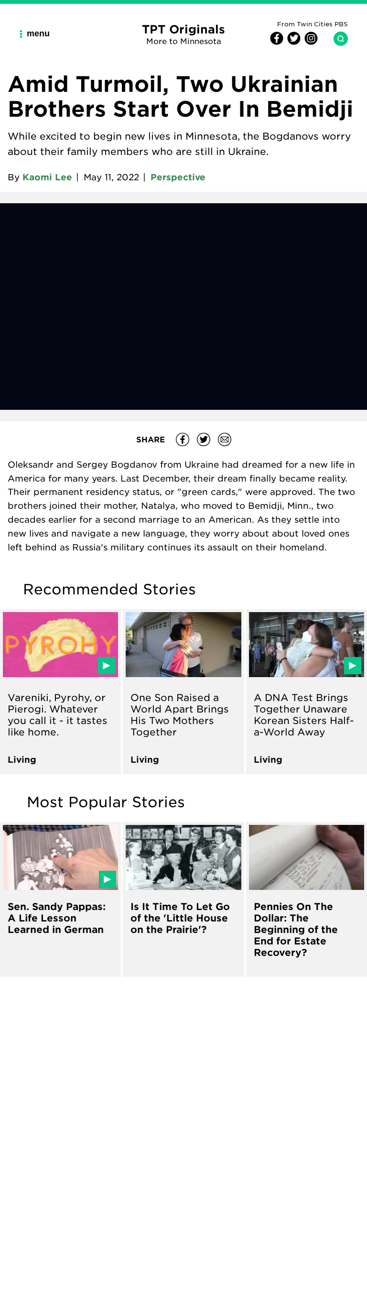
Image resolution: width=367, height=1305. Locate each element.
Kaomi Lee (47, 177)
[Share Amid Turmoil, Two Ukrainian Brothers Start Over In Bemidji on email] (224, 439)
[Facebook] (277, 42)
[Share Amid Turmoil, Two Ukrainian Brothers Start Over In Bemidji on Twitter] (203, 439)
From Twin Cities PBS (312, 24)
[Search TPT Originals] (337, 39)
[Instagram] (309, 42)
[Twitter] (292, 42)
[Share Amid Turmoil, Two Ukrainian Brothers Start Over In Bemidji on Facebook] (182, 439)
